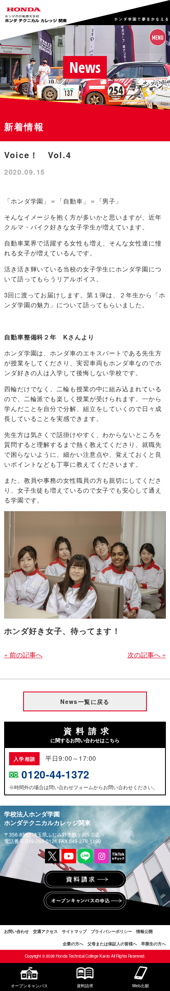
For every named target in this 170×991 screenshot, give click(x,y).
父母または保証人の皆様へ (112, 944)
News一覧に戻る (85, 701)
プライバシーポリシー (111, 931)
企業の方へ (73, 944)
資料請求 (85, 985)
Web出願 (140, 985)
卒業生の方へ (153, 944)
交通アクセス (45, 931)
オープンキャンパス (29, 985)
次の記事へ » (147, 654)
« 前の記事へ (23, 654)
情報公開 (144, 931)
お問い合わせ (16, 931)
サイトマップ (74, 931)
